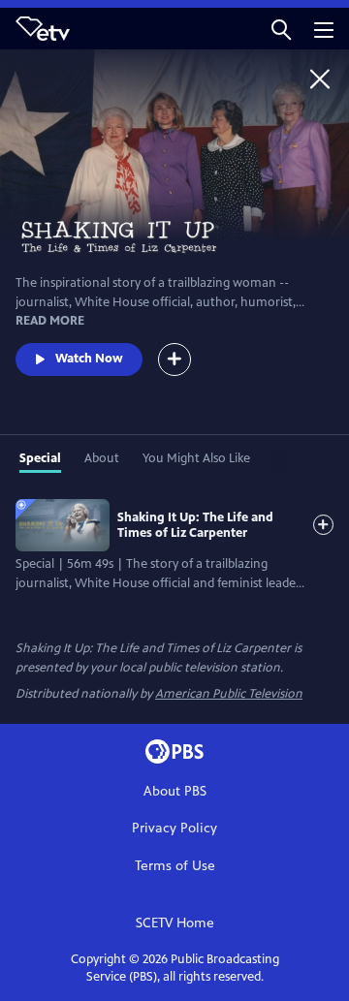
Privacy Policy (174, 828)
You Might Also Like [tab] (196, 458)
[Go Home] (320, 78)
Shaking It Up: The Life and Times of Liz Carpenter (195, 525)
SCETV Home (175, 923)
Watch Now (89, 358)
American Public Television (228, 694)
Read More (50, 320)
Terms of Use (175, 866)
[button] (281, 28)
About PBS (174, 791)
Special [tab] (40, 458)
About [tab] (101, 458)
